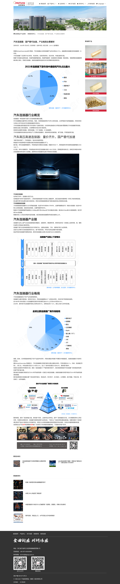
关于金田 (73, 4)
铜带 (24, 425)
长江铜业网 (22, 582)
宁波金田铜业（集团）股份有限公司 (31, 579)
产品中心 (52, 4)
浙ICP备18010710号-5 (20, 576)
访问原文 (56, 45)
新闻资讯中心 (31, 34)
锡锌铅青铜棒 (96, 59)
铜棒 (31, 425)
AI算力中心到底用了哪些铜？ (33, 493)
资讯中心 (81, 4)
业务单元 (62, 4)
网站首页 (43, 4)
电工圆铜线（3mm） (96, 76)
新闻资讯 (36, 534)
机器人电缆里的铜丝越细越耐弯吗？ (35, 482)
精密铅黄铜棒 (96, 110)
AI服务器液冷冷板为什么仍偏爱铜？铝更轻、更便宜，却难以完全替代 (45, 504)
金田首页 (15, 534)
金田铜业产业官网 (20, 34)
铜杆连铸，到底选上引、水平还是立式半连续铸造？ (40, 515)
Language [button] (101, 4)
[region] (60, 18)
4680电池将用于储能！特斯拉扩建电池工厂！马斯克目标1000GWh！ (70, 461)
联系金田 (92, 4)
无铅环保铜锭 (96, 93)
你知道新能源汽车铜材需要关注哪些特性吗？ (34, 461)
